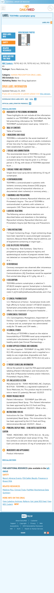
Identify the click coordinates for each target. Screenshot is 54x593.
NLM (18, 529)
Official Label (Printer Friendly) (15, 103)
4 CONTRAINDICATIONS (14, 179)
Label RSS (45, 22)
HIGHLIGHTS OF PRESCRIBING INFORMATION (22, 112)
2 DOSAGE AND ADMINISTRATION (18, 150)
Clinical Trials (20, 490)
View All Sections (9, 109)
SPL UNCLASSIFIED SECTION (16, 380)
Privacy (33, 523)
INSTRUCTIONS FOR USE (15, 412)
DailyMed (27, 8)
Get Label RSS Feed (38, 501)
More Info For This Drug (8, 57)
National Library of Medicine (17, 2)
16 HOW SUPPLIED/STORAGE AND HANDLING (22, 346)
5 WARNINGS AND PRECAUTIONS (18, 195)
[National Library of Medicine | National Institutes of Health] (27, 516)
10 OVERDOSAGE (12, 264)
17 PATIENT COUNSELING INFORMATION (20, 364)
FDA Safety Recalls (29, 478)
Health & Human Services (34, 529)
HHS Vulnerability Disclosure (33, 526)
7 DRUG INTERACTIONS (14, 229)
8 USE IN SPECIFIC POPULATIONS (18, 245)
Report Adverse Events (12, 478)
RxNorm (26, 501)
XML (31, 99)
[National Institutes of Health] (3, 2)
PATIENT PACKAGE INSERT (15, 396)
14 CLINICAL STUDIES (14, 330)
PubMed (30, 490)
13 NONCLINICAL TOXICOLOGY (17, 314)
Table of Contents (13, 127)
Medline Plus (8, 490)
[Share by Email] (45, 533)
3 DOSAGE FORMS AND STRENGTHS (19, 169)
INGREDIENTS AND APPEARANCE (18, 450)
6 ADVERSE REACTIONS (15, 211)
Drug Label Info (7, 35)
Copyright (23, 523)
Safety (5, 42)
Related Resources (7, 49)
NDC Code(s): (7, 63)
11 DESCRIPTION (12, 280)
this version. (45, 93)
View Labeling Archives (12, 501)
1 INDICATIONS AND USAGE (16, 134)
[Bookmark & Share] (48, 533)
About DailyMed (21, 521)
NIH (11, 529)
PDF (26, 99)
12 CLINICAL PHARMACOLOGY (17, 298)
